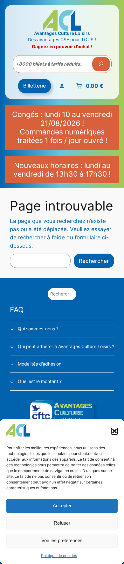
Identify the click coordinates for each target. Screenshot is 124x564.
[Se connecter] (61, 86)
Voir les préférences (62, 540)
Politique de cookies (59, 555)
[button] (114, 431)
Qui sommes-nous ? (38, 328)
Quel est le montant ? (40, 381)
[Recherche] (101, 64)
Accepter (62, 505)
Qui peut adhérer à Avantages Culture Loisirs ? (66, 346)
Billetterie (34, 85)
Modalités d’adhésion (39, 363)
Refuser (62, 523)
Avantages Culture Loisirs (62, 33)
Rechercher (94, 261)
